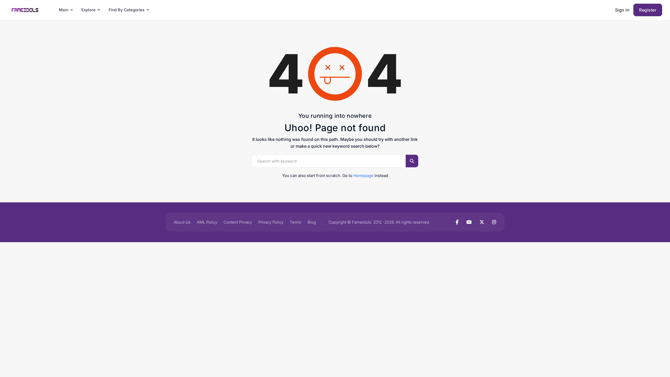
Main (63, 9)
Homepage (363, 175)
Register (647, 10)
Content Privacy (238, 222)
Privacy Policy (270, 222)
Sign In (622, 10)
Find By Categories (126, 9)
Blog (312, 222)
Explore (88, 9)
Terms (295, 222)
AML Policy (207, 222)
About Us (182, 222)
